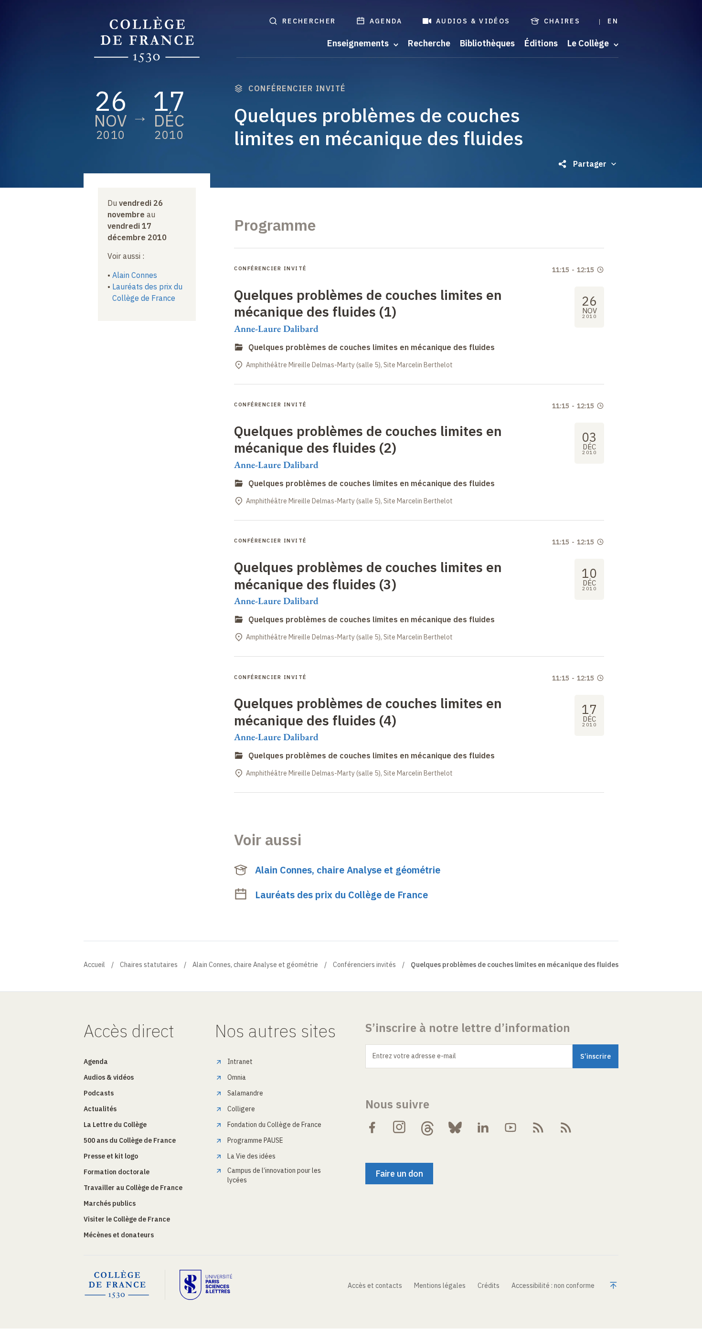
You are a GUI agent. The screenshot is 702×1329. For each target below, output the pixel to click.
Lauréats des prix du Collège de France (341, 894)
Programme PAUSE (255, 1140)
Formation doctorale (116, 1172)
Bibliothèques (487, 43)
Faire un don (399, 1173)
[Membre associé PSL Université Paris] (206, 1284)
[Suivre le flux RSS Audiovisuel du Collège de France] (566, 1127)
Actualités (100, 1109)
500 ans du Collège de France (130, 1140)
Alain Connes (134, 275)
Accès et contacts (375, 1285)
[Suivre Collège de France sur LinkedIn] (482, 1127)
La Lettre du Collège (115, 1124)
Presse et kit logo (111, 1156)
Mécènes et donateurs (119, 1235)
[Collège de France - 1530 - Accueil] (147, 40)
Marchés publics (110, 1203)
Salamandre (245, 1093)
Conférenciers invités (364, 964)
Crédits (489, 1285)
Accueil (94, 964)
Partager (589, 164)
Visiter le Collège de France (127, 1219)
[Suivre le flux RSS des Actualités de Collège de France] (538, 1127)
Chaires (562, 21)
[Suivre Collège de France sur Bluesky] (455, 1127)
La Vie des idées (251, 1156)
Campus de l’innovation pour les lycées (274, 1175)
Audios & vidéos (473, 21)
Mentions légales (440, 1285)
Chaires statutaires (149, 964)
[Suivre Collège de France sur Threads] (427, 1127)
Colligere (241, 1109)
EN (612, 21)
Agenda (386, 21)
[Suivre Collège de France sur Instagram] (399, 1127)
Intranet (240, 1061)
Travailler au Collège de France (133, 1187)
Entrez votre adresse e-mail (414, 1056)
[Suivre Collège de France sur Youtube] (510, 1127)
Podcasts (99, 1093)
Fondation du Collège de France (274, 1124)
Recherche (429, 43)
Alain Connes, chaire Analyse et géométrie (347, 869)
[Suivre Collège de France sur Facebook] (372, 1127)
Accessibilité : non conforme (553, 1285)
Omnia (236, 1077)
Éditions (541, 43)
